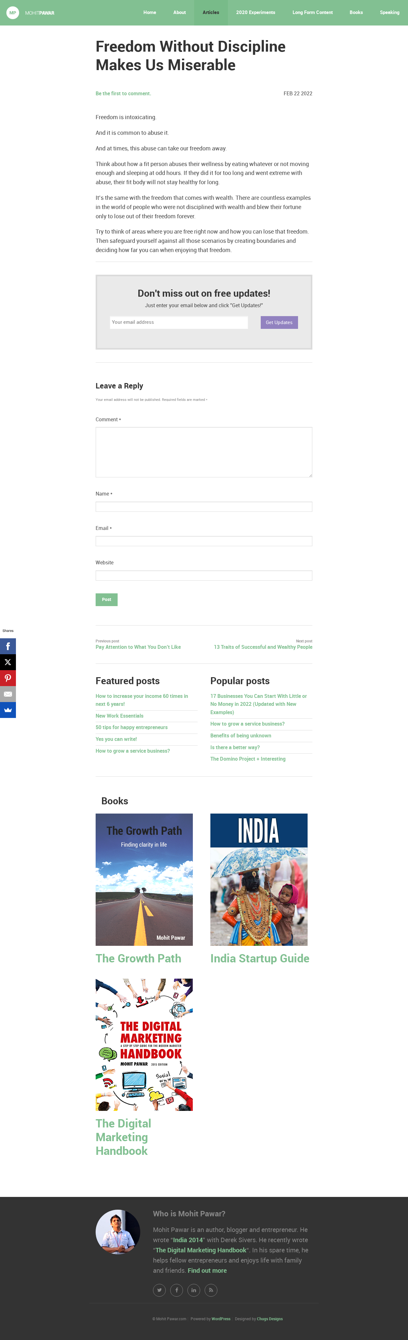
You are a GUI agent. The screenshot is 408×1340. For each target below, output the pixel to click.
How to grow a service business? (133, 751)
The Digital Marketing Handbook (123, 1138)
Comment (108, 420)
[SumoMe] (8, 710)
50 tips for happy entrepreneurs (132, 727)
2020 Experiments (255, 12)
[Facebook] (8, 646)
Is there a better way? (235, 747)
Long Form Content (313, 12)
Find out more (207, 1270)
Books (356, 12)
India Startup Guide (260, 959)
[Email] (8, 694)
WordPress (221, 1319)
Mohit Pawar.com (30, 12)
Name (104, 494)
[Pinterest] (8, 678)
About (179, 12)
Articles (211, 12)
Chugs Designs (270, 1319)
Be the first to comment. (123, 94)
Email (104, 528)
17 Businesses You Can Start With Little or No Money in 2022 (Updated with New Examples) (258, 704)
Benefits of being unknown (240, 736)
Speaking (389, 12)
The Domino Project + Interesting (248, 759)
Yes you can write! (116, 739)
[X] (8, 662)
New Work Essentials (119, 716)
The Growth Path (138, 959)
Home (149, 12)
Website (104, 563)
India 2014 (188, 1240)
